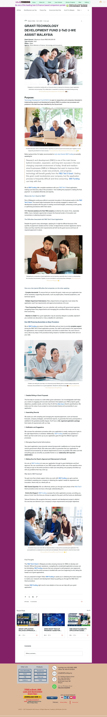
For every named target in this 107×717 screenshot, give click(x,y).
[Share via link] (37, 597)
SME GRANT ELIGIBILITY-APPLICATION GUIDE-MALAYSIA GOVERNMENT (78, 629)
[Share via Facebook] (25, 597)
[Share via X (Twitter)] (29, 597)
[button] (88, 10)
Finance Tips (43, 10)
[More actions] (81, 21)
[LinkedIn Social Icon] (65, 697)
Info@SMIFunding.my (65, 673)
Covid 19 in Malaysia (69, 10)
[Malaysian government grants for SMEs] (79, 619)
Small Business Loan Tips (30, 10)
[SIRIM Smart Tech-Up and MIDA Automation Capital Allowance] (53, 619)
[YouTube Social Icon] (71, 697)
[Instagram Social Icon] (74, 697)
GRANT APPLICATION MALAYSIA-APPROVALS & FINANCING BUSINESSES (27, 629)
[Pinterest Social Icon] (62, 697)
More (78, 10)
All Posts (19, 10)
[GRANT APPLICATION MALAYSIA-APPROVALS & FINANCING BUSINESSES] (28, 619)
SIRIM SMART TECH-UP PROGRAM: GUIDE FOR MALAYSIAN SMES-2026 (52, 629)
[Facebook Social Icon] (68, 697)
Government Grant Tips (55, 10)
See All (88, 610)
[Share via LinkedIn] (33, 597)
